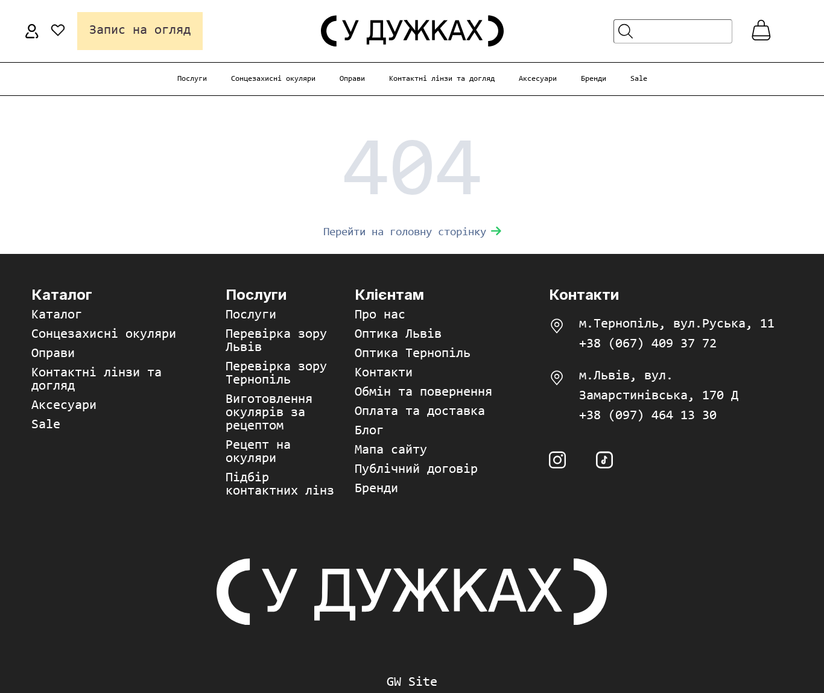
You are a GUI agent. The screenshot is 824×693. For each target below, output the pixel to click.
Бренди (593, 79)
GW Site (412, 682)
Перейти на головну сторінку (404, 232)
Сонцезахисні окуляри (273, 79)
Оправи (352, 79)
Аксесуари (538, 79)
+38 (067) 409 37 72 (648, 344)
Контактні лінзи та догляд (442, 79)
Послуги (192, 79)
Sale (638, 79)
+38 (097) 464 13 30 (648, 416)
